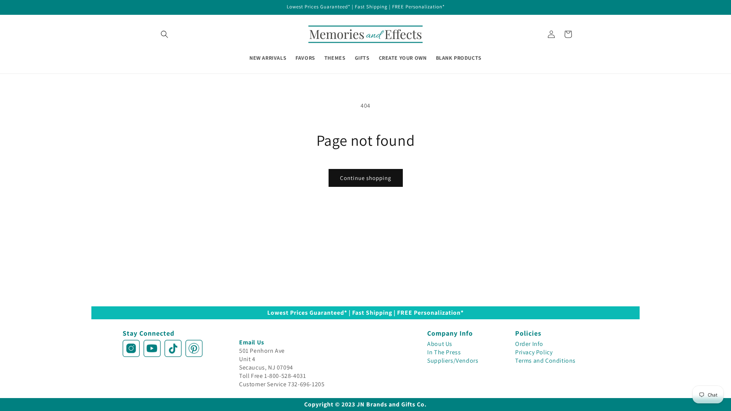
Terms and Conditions (545, 361)
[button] (164, 34)
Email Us (251, 342)
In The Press (444, 352)
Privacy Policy (533, 352)
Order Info (529, 344)
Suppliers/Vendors (452, 361)
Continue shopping (365, 178)
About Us (439, 344)
